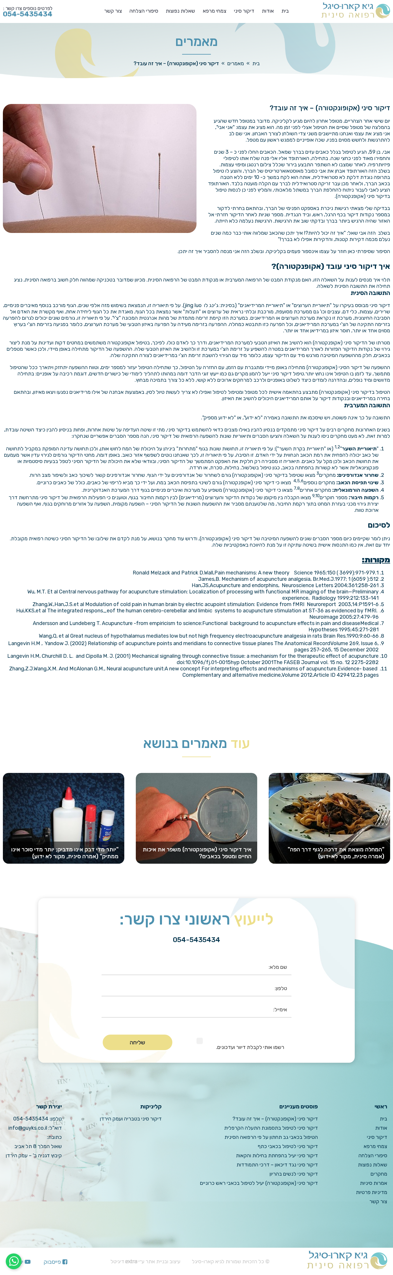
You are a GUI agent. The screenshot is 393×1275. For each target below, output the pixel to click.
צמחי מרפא (214, 11)
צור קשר (113, 11)
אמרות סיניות (373, 1183)
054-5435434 (30, 1119)
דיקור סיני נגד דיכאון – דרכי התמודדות (277, 1165)
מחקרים (379, 1174)
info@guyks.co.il (27, 1128)
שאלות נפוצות (180, 11)
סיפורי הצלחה (143, 11)
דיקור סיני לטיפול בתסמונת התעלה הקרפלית (271, 1128)
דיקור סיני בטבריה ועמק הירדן (131, 1119)
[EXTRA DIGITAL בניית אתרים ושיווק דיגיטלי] (131, 1261)
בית (285, 11)
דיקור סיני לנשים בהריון (294, 1174)
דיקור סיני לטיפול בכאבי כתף (288, 1146)
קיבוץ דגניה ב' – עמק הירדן (34, 1155)
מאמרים (235, 63)
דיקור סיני (244, 11)
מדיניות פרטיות (371, 1192)
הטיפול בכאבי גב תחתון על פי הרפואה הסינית (271, 1137)
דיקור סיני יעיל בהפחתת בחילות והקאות (277, 1155)
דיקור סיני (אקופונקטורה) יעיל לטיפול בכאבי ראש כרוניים (259, 1183)
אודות (268, 11)
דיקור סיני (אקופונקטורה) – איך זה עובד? (275, 1119)
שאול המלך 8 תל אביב (38, 1146)
